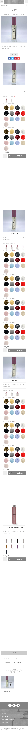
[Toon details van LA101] (7, 682)
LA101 (7, 689)
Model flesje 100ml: (8, 390)
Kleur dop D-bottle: (8, 298)
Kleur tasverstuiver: (9, 537)
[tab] (14, 653)
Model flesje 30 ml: (8, 96)
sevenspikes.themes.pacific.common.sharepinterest (15, 58)
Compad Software (20, 728)
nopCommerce (12, 728)
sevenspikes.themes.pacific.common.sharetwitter (12, 58)
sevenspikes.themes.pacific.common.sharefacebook (9, 58)
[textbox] (12, 5)
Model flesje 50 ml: (8, 243)
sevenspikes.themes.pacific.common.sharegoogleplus (18, 58)
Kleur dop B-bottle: (8, 104)
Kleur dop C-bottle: (8, 274)
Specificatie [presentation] (14, 652)
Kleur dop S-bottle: (8, 128)
